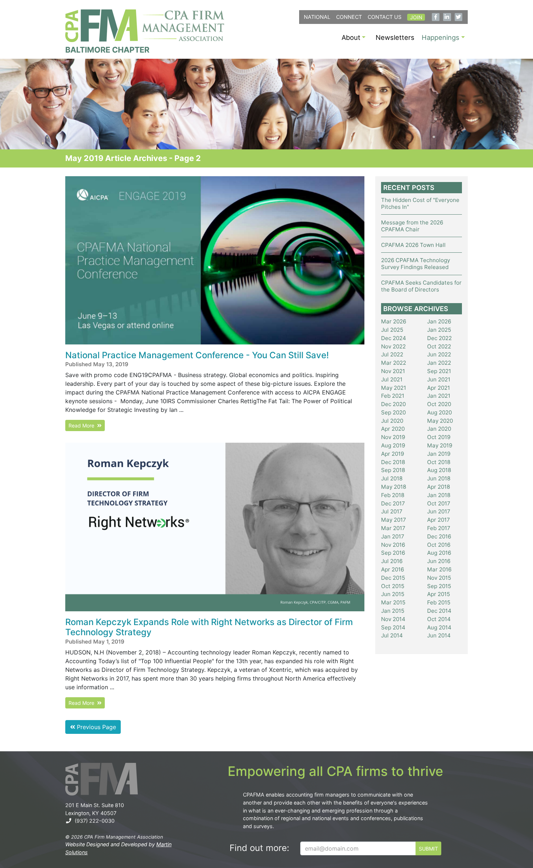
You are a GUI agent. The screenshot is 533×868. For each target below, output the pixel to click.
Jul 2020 (392, 420)
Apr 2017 (438, 519)
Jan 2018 (438, 495)
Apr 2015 (438, 594)
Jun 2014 (439, 635)
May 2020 (440, 420)
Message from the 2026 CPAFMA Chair (412, 226)
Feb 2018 (392, 495)
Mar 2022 (393, 362)
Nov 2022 (393, 346)
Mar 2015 (393, 602)
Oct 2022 (439, 346)
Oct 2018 (438, 462)
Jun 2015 (392, 594)
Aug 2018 (439, 470)
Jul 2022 (392, 354)
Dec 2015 (393, 577)
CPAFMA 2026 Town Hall (413, 244)
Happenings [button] (440, 37)
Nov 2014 (393, 619)
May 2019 (439, 445)
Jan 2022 (439, 362)
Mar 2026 (393, 321)
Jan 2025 (439, 329)
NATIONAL (317, 17)
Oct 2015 (392, 586)
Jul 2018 (391, 478)
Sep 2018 (393, 470)
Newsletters (395, 37)
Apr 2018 (438, 486)
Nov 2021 (393, 371)
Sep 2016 (393, 552)
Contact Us (384, 17)
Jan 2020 (439, 428)
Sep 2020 (393, 412)
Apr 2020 (393, 428)
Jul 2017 (391, 511)
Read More (83, 425)
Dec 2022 (439, 338)
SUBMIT (428, 849)
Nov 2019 (393, 437)
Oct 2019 (438, 437)
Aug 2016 (439, 552)
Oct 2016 (438, 544)
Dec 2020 (393, 404)
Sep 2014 (393, 627)
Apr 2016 (392, 569)
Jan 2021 (438, 395)
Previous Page (95, 727)
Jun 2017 (438, 511)
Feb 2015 (438, 602)
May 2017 (393, 519)
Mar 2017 (393, 528)
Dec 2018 (393, 462)
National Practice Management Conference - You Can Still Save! (197, 355)
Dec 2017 (393, 503)
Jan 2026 (439, 321)
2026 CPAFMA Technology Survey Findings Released (415, 263)
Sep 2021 (439, 371)
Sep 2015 (439, 586)
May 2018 (393, 486)
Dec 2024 (393, 338)
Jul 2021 (391, 379)
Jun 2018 (438, 478)
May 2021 (393, 387)
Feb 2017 (438, 528)
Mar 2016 (439, 569)
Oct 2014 (439, 619)
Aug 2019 (393, 445)
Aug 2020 (439, 412)
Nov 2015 (439, 577)
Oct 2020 (439, 404)
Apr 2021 (438, 387)
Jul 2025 (392, 329)
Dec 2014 (439, 610)
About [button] (351, 37)
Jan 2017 (392, 536)
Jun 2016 (438, 561)
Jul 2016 (391, 561)
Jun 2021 (438, 379)
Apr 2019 (392, 453)
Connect (349, 17)
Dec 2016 (439, 536)
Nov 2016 (393, 544)
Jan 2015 (392, 610)
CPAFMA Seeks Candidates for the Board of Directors (421, 286)
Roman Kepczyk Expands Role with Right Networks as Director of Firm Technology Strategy (209, 627)
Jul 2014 (392, 635)
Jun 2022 (439, 354)
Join (416, 17)
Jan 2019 (438, 453)
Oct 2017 (438, 503)
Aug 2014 (439, 627)
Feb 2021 (392, 395)
